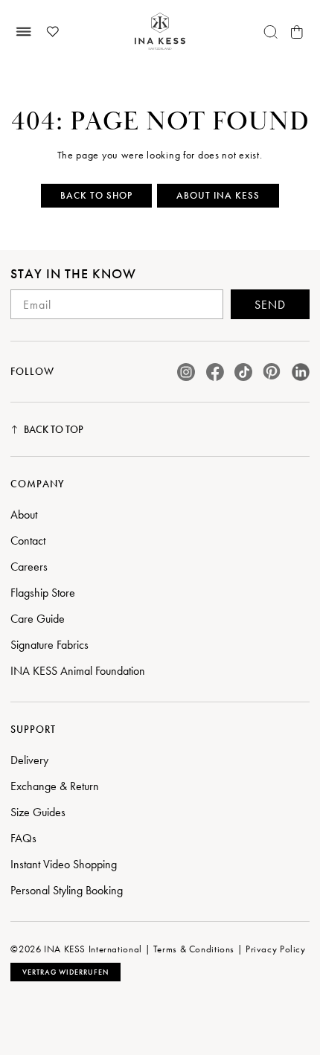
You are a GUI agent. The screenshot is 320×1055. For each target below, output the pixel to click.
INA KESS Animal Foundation (77, 671)
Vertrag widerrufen (65, 972)
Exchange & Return (54, 786)
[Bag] (297, 32)
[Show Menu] (23, 32)
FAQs (23, 838)
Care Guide (37, 618)
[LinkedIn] (301, 372)
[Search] (271, 32)
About (23, 514)
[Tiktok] (243, 372)
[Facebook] (215, 372)
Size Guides (37, 812)
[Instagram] (186, 372)
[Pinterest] (272, 371)
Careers (29, 566)
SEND (270, 304)
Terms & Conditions (193, 949)
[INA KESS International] (160, 31)
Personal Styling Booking (66, 890)
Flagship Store (42, 592)
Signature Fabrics (49, 644)
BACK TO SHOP (96, 196)
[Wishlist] (52, 32)
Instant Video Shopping (63, 864)
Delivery (29, 760)
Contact (27, 540)
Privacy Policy (276, 949)
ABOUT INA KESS (218, 196)
